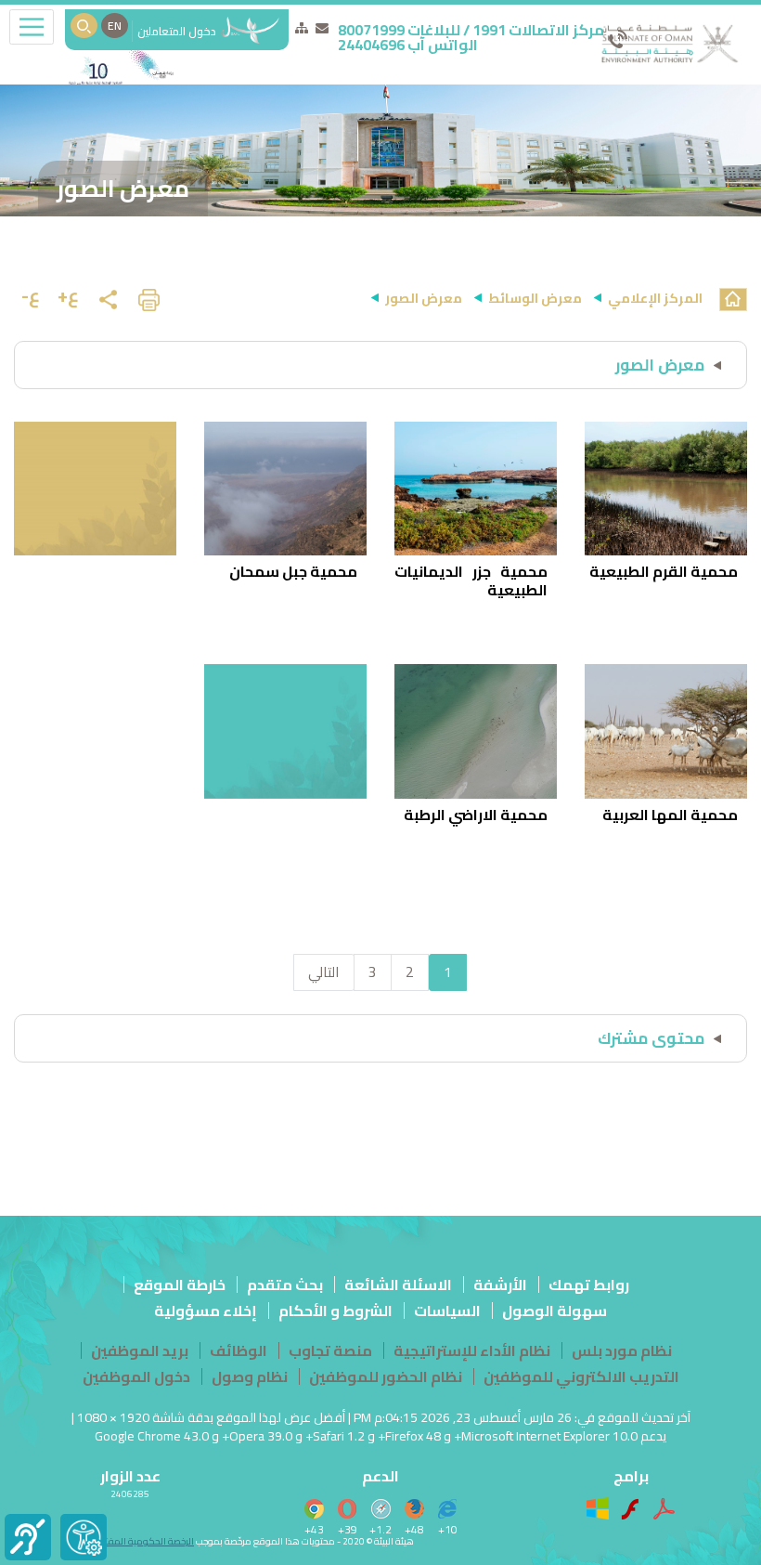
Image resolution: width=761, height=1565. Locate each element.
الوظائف (238, 1350)
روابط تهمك (588, 1284)
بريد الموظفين (139, 1350)
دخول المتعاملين (178, 31)
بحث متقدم (285, 1284)
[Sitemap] (301, 28)
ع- (30, 295)
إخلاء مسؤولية (205, 1310)
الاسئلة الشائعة (398, 1284)
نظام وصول (250, 1376)
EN (115, 25)
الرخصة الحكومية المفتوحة (141, 1541)
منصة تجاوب (330, 1350)
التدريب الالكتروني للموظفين (581, 1376)
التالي (324, 972)
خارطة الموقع (180, 1284)
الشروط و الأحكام (335, 1310)
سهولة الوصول (554, 1310)
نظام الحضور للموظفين (385, 1376)
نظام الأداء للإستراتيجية (471, 1350)
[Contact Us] (322, 28)
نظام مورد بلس (622, 1350)
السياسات (447, 1310)
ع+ (68, 295)
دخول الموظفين (136, 1376)
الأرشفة (500, 1284)
